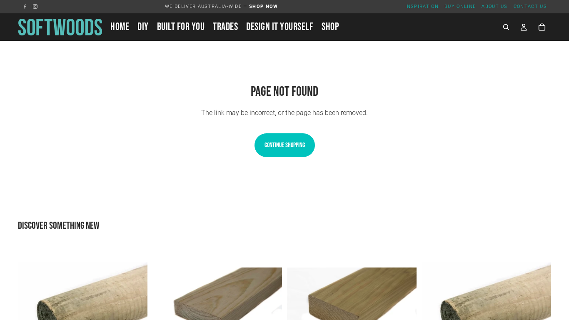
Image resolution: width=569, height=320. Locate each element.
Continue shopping (285, 145)
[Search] (506, 27)
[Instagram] (35, 6)
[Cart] (542, 27)
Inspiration (422, 6)
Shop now (263, 6)
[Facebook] (24, 6)
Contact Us (530, 6)
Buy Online (460, 6)
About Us (495, 6)
